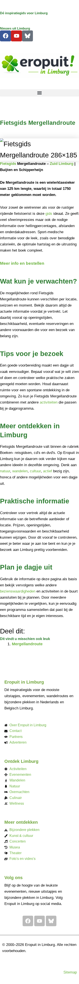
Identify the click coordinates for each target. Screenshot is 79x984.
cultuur (35, 471)
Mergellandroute (27, 644)
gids (48, 214)
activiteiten (48, 402)
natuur (5, 471)
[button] (39, 93)
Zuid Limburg (61, 164)
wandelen (20, 471)
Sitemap (70, 972)
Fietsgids (8, 164)
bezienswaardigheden (17, 591)
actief (47, 471)
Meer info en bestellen (22, 263)
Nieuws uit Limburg (15, 28)
